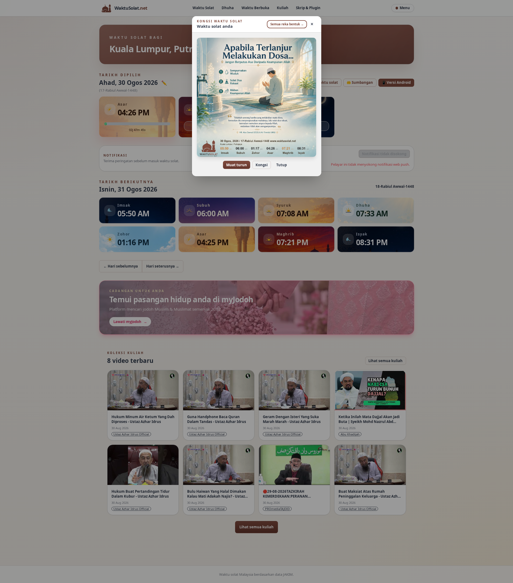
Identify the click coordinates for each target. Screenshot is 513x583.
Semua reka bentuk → (287, 24)
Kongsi (262, 164)
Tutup (281, 164)
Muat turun (236, 164)
